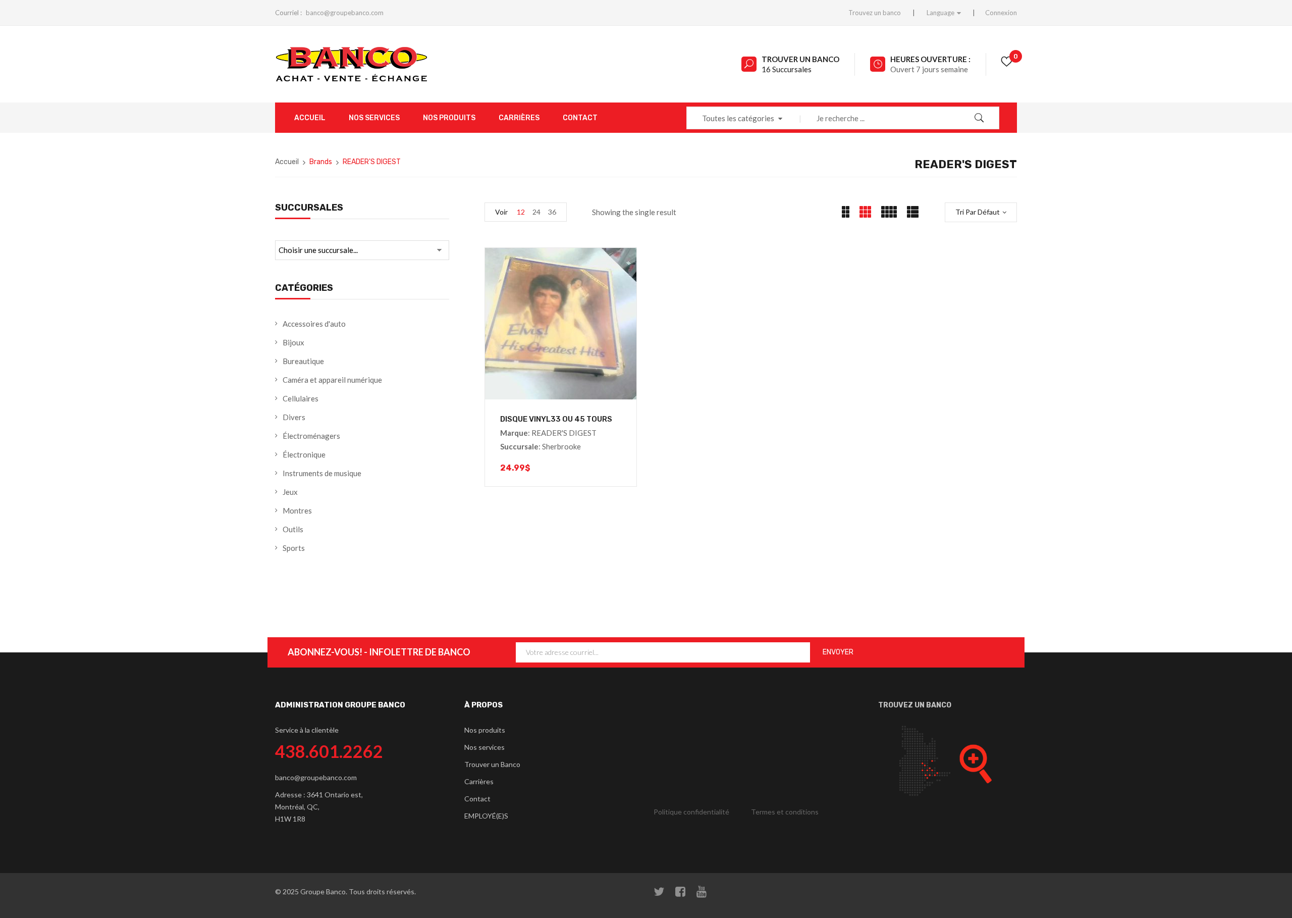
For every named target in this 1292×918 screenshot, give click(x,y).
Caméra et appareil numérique (332, 379)
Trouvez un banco (874, 13)
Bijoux (293, 342)
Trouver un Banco (800, 59)
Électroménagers (311, 435)
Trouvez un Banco (914, 705)
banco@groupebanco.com (345, 13)
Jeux (290, 491)
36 (552, 212)
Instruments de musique (322, 473)
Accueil (287, 162)
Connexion (1001, 13)
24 (536, 212)
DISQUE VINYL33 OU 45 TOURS (556, 419)
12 (521, 212)
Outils (293, 529)
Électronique (304, 454)
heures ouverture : (930, 59)
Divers (294, 417)
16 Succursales (787, 69)
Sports (294, 547)
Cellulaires (300, 398)
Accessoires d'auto (314, 323)
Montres (297, 510)
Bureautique (303, 361)
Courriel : (288, 13)
